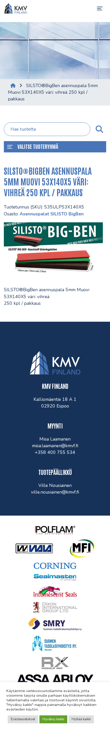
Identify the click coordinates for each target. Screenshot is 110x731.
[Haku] (99, 129)
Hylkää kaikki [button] (81, 719)
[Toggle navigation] (100, 8)
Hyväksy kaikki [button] (53, 719)
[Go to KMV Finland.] (13, 85)
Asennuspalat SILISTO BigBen (52, 214)
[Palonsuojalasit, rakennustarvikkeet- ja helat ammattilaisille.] (15, 8)
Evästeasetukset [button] (23, 719)
